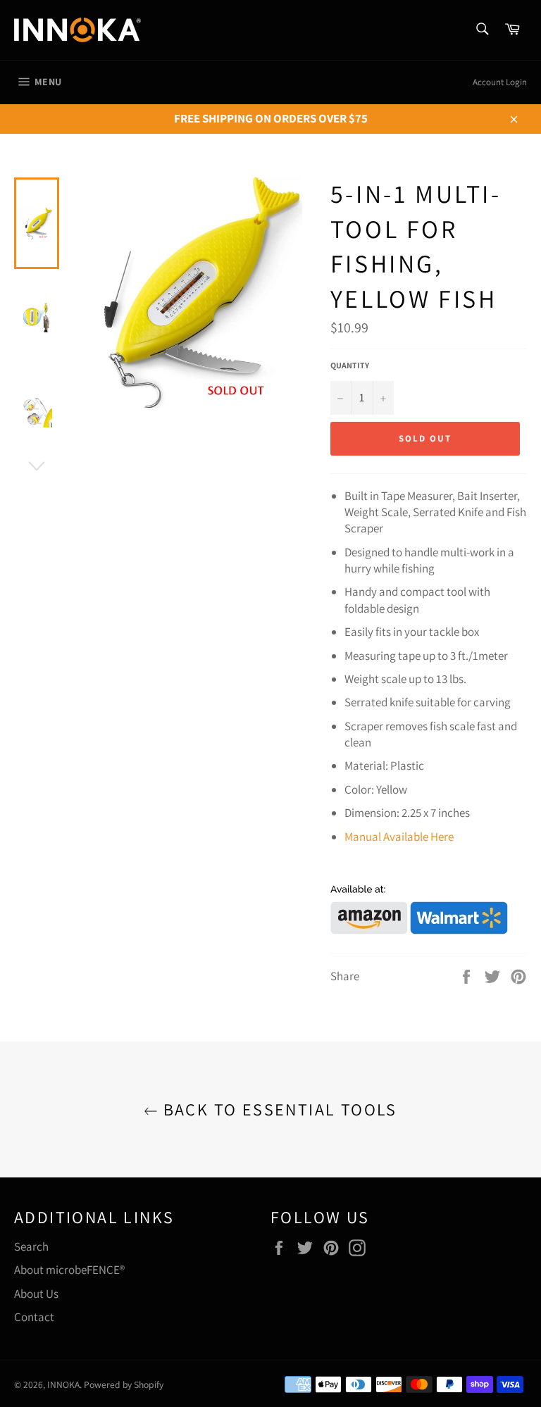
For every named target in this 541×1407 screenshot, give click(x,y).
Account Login (500, 82)
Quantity (349, 365)
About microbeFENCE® (69, 1269)
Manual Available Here (399, 836)
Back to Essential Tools (277, 1109)
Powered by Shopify (123, 1384)
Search (31, 1246)
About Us (36, 1293)
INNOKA (63, 1384)
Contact (34, 1317)
